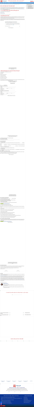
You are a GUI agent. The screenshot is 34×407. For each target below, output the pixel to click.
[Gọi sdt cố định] (1, 405)
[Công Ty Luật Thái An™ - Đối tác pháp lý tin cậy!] (3, 1)
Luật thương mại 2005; (2, 13)
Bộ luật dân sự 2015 (2, 12)
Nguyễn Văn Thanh (5, 283)
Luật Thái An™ (1, 4)
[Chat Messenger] (1, 404)
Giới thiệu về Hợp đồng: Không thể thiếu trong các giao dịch (8, 4)
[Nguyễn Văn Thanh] (2, 284)
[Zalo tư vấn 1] (1, 402)
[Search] (33, 2)
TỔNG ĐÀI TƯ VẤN (32, 1)
